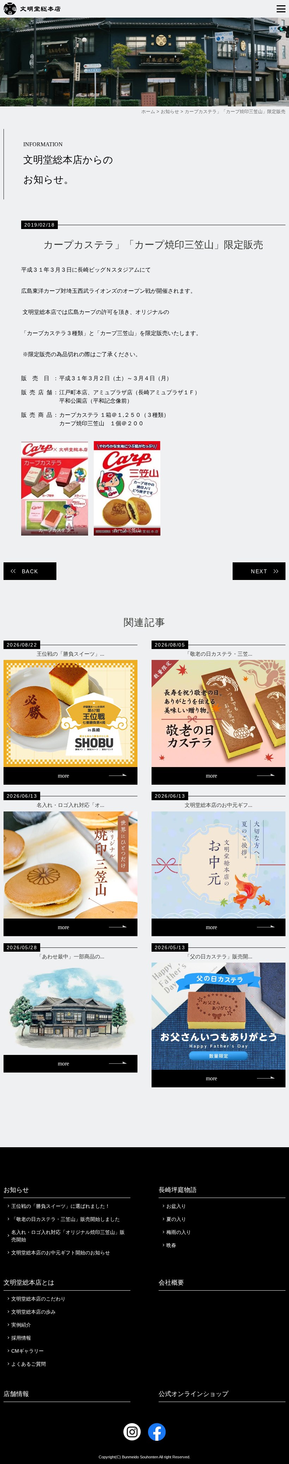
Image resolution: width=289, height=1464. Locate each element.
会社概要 (171, 1282)
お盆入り (176, 1206)
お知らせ (16, 1189)
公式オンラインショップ (193, 1393)
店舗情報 (16, 1393)
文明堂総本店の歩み (33, 1312)
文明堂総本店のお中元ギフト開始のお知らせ (60, 1252)
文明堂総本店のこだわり (38, 1299)
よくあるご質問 (28, 1364)
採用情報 (21, 1338)
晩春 (171, 1245)
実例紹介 (21, 1325)
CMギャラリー (27, 1351)
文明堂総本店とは (29, 1282)
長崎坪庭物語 (178, 1189)
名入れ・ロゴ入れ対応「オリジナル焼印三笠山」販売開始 (68, 1235)
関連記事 (145, 622)
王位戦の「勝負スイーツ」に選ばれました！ (60, 1206)
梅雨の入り (178, 1232)
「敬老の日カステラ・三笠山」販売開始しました (65, 1219)
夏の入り (176, 1219)
